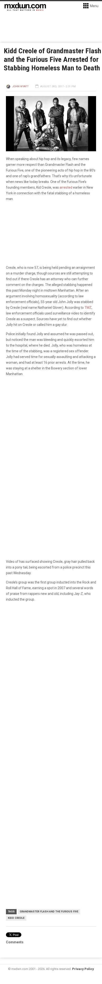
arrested (66, 187)
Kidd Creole (16, 918)
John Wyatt (20, 86)
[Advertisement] (51, 789)
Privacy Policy (83, 969)
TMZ (88, 307)
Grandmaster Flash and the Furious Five (49, 911)
